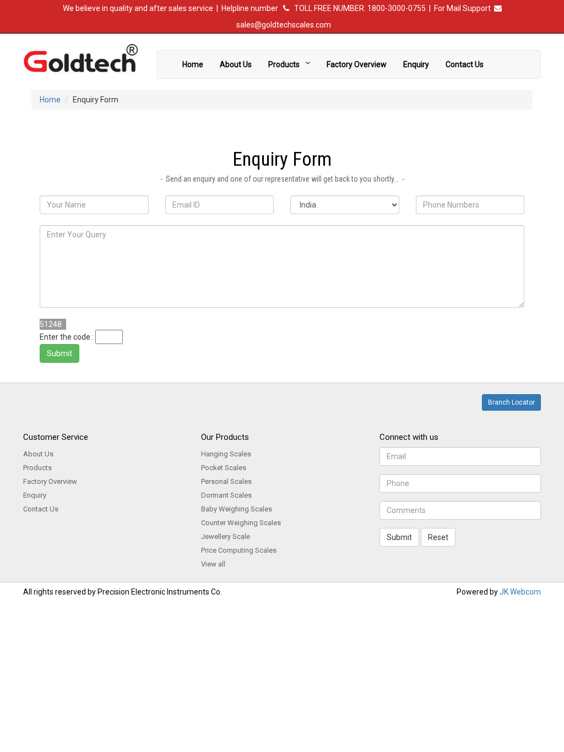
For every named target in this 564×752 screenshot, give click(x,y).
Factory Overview (357, 64)
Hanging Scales (226, 454)
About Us (236, 64)
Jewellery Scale (225, 536)
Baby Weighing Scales (236, 509)
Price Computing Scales (238, 550)
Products (285, 64)
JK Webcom (520, 591)
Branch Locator (511, 402)
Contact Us (465, 64)
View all (213, 564)
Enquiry (416, 64)
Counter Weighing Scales (241, 523)
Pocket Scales (223, 468)
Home (192, 64)
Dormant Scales (226, 495)
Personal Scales (226, 481)
